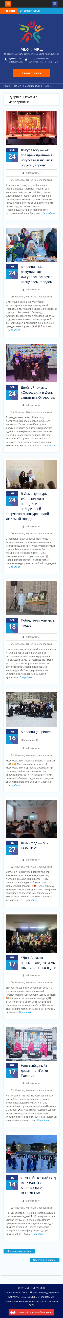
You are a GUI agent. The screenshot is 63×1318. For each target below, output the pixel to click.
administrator (33, 173)
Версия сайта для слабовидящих (34, 1312)
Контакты (13, 1297)
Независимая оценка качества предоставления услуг (31, 1303)
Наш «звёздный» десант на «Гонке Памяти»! (34, 1071)
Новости (19, 180)
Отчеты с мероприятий (39, 180)
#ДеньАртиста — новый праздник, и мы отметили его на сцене (38, 963)
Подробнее (49, 213)
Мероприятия (12, 1292)
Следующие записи (44, 1260)
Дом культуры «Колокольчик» (38, 1297)
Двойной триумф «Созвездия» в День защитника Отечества (38, 392)
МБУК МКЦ (31, 49)
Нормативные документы (44, 1292)
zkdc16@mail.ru (16, 62)
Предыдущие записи (19, 1251)
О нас (25, 1292)
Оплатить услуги (31, 73)
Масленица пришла (36, 732)
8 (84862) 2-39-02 (16, 59)
